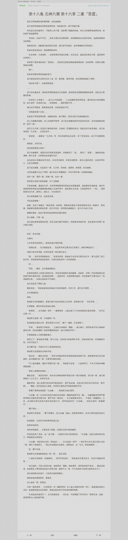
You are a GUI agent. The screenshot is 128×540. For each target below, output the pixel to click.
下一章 (98, 535)
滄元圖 (39, 1)
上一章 (29, 535)
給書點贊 (95, 5)
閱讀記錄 (106, 5)
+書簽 (75, 535)
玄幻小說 (33, 1)
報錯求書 (101, 5)
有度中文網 (25, 1)
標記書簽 (90, 5)
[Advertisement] (64, 513)
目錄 (52, 535)
